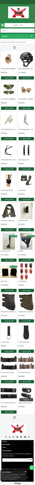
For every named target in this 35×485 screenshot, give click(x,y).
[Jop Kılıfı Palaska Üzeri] (26, 332)
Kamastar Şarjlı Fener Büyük (25, 403)
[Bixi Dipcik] (26, 241)
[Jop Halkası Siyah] (9, 332)
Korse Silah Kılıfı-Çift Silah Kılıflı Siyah (9, 403)
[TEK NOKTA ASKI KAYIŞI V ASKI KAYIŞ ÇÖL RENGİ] (9, 120)
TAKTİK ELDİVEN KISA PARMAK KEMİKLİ (10, 68)
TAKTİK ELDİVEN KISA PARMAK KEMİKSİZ (10, 99)
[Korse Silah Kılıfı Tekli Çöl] (26, 363)
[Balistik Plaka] (9, 271)
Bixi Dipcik (21, 251)
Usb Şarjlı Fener (22, 190)
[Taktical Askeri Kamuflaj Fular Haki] (9, 211)
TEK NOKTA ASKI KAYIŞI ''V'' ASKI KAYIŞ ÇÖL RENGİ (12, 129)
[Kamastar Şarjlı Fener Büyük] (26, 393)
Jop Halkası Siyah (5, 342)
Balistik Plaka (4, 281)
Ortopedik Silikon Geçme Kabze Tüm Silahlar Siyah (12, 311)
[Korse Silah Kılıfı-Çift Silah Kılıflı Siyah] (9, 393)
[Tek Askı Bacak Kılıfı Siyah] (9, 180)
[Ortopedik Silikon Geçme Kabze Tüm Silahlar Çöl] (26, 302)
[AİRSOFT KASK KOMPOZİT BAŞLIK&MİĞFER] (26, 59)
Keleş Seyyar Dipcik (5, 251)
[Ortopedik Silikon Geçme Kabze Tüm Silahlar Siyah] (9, 302)
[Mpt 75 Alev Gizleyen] (26, 211)
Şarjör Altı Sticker (22, 281)
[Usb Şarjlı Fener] (26, 180)
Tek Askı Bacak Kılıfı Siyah (7, 190)
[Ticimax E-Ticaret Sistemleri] (17, 484)
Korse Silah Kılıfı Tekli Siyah (7, 372)
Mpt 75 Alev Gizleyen (23, 220)
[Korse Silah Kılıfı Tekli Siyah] (9, 363)
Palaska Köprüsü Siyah (24, 160)
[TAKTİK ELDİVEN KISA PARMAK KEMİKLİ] (9, 59)
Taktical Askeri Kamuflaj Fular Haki (9, 220)
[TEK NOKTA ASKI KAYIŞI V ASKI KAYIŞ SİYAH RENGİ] (9, 150)
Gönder (29, 459)
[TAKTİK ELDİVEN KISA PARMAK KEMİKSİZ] (9, 89)
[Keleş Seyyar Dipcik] (9, 241)
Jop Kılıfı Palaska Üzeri (24, 342)
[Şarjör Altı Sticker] (26, 271)
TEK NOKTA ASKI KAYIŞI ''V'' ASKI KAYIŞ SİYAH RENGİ (13, 160)
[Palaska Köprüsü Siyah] (26, 150)
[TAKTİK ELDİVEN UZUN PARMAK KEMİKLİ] (26, 89)
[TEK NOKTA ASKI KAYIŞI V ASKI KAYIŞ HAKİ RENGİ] (26, 120)
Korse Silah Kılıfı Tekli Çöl (24, 372)
